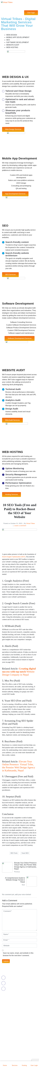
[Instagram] (15, 998)
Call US (10, 977)
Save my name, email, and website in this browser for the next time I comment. (18, 954)
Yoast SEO (25, 853)
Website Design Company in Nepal (19, 671)
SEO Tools (14, 853)
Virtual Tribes (30, 523)
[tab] (21, 35)
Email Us (11, 982)
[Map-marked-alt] (19, 998)
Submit (6, 961)
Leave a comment (20, 525)
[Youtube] (11, 998)
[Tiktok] (7, 998)
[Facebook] (2, 998)
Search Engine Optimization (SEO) (13, 557)
